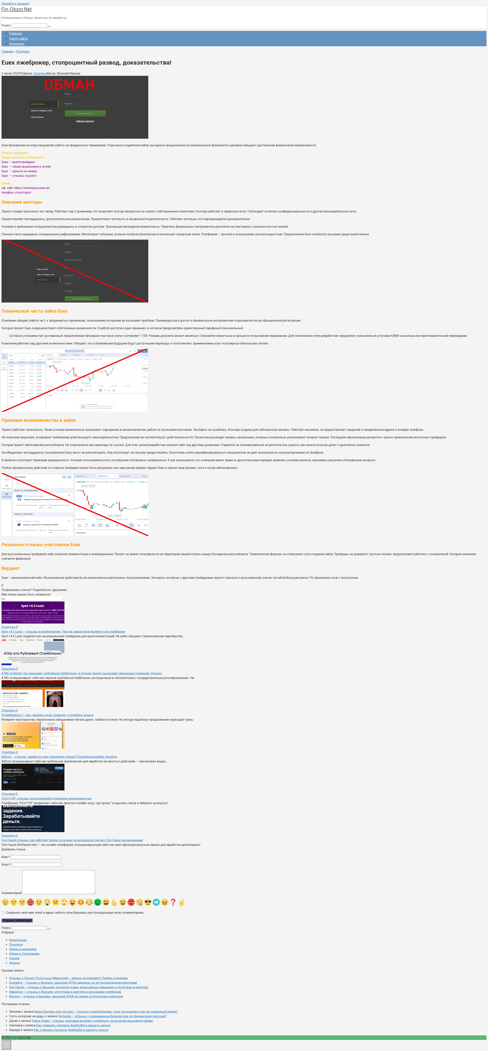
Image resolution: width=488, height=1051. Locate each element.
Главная (15, 33)
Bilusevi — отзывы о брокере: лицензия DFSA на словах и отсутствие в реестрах (66, 996)
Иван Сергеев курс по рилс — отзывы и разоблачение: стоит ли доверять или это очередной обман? (106, 1011)
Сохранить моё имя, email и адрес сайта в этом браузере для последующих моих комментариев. (75, 912)
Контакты (16, 44)
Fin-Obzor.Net (17, 9)
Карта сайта (18, 39)
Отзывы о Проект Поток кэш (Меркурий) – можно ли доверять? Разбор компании (68, 978)
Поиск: (7, 25)
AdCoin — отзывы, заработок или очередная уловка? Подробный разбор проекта (59, 757)
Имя (6, 857)
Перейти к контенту (16, 4)
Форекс (14, 963)
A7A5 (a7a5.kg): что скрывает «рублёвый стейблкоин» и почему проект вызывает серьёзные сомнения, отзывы (82, 673)
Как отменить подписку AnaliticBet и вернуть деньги (73, 1025)
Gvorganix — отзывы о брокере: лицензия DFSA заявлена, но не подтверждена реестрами (73, 983)
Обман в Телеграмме (24, 954)
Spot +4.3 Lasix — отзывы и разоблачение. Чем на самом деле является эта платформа (63, 631)
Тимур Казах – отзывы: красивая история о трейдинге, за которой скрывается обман (92, 1021)
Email (6, 864)
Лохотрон (40, 73)
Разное (14, 958)
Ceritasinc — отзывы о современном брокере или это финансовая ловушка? (112, 1016)
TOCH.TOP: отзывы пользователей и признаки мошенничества (46, 798)
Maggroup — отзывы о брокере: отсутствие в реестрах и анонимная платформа (65, 992)
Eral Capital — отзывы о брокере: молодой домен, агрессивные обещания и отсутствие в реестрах (78, 987)
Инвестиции (18, 940)
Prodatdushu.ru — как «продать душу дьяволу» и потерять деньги (47, 715)
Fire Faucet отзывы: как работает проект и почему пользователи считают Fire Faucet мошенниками (72, 840)
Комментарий (11, 893)
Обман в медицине (23, 949)
